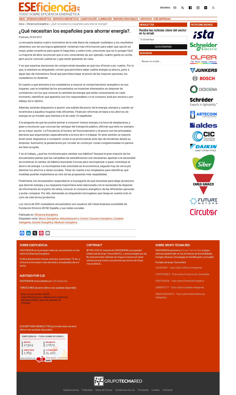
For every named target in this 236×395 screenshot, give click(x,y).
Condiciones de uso (125, 390)
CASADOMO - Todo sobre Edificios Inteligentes (178, 267)
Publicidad (87, 390)
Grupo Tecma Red (191, 250)
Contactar (168, 390)
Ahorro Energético (49, 218)
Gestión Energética (42, 222)
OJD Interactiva (59, 281)
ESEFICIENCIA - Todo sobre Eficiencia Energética (179, 281)
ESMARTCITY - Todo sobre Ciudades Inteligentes (179, 287)
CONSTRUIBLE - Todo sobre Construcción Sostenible (182, 274)
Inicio (21, 24)
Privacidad (143, 390)
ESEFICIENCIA (49, 9)
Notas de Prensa (104, 390)
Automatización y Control (74, 218)
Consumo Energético (100, 218)
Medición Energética (65, 222)
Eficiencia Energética (37, 24)
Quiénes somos (71, 390)
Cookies (156, 390)
